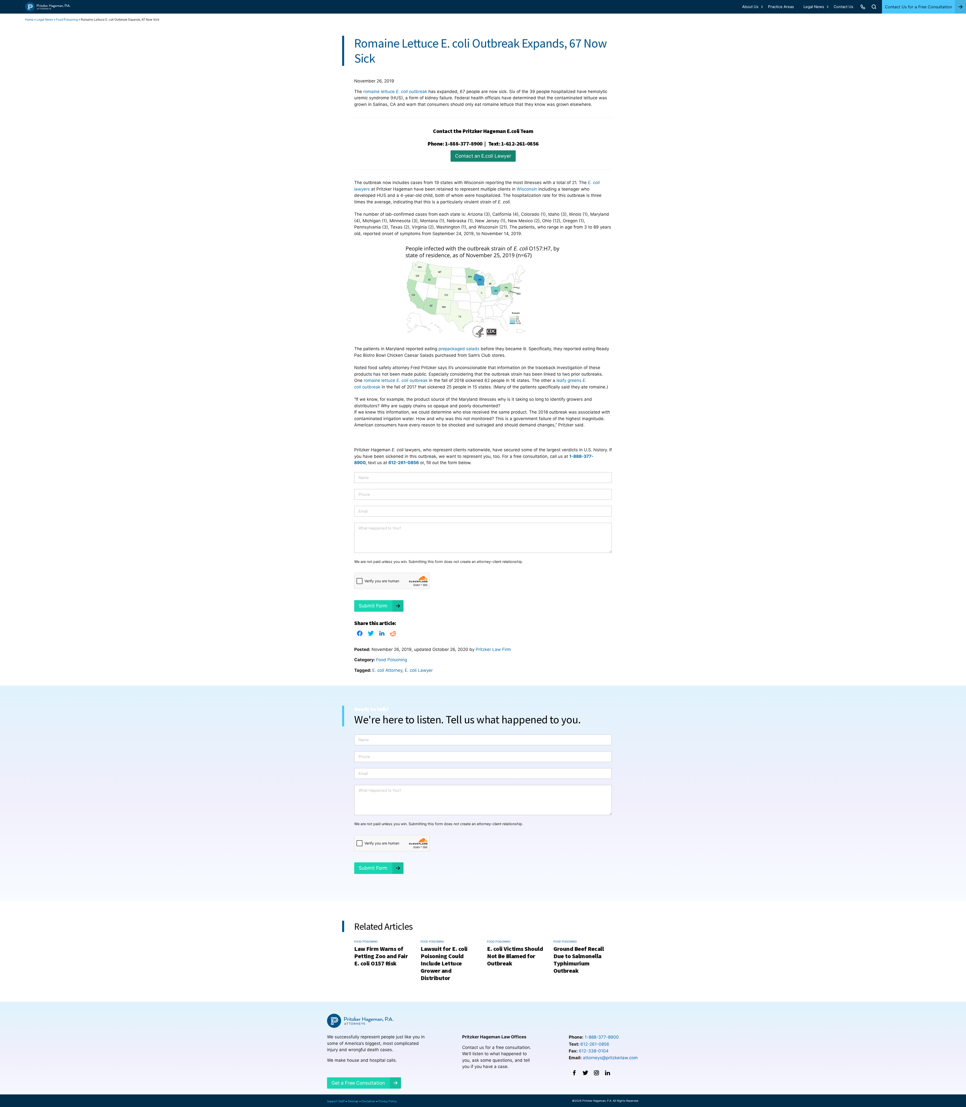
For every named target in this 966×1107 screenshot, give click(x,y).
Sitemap (353, 1101)
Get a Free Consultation (358, 1083)
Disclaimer (368, 1101)
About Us (750, 6)
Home (29, 19)
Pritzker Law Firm (493, 649)
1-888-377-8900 (463, 143)
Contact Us (843, 6)
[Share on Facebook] (359, 635)
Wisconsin (527, 189)
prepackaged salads (458, 348)
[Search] (874, 7)
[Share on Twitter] (370, 635)
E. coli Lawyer (419, 670)
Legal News (813, 6)
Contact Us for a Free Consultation (918, 6)
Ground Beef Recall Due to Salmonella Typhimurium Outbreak (578, 959)
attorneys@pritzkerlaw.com (610, 1057)
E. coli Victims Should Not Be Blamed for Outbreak (515, 956)
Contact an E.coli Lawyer (483, 156)
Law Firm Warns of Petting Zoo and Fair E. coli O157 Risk (381, 956)
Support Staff (336, 1101)
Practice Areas (781, 6)
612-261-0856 (594, 1044)
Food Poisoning (67, 19)
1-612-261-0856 (520, 143)
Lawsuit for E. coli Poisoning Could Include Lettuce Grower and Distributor (444, 963)
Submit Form (373, 606)
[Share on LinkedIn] (381, 635)
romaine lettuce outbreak (395, 91)
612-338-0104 (594, 1050)
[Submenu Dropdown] (762, 7)
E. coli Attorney (387, 670)
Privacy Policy (387, 1101)
